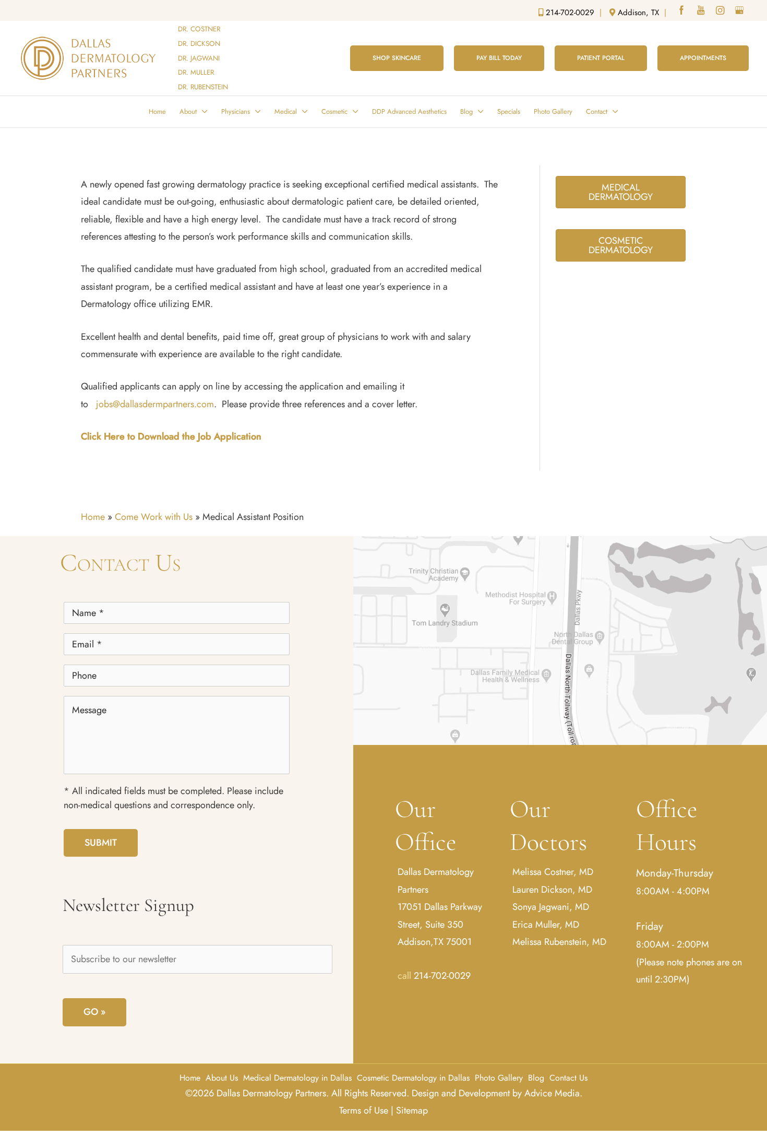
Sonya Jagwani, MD (550, 907)
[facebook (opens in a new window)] (682, 11)
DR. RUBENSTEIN (203, 87)
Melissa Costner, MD (552, 872)
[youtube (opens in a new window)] (701, 11)
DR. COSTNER (199, 29)
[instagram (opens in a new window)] (721, 11)
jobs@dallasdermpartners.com (155, 404)
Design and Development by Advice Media (496, 1093)
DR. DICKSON (199, 44)
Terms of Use (363, 1110)
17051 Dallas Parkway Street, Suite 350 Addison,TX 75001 (440, 924)
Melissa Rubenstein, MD (559, 942)
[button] (397, 57)
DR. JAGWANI (199, 58)
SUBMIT (101, 842)
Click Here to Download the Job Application (171, 436)
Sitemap (412, 1110)
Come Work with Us (154, 517)
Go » (94, 1012)
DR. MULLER (196, 72)
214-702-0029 (442, 976)
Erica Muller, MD (545, 924)
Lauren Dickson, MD (552, 889)
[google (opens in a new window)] (740, 11)
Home (93, 517)
